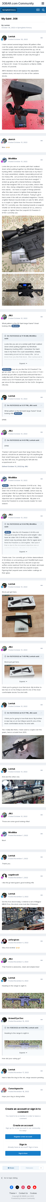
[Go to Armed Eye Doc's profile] (4, 1019)
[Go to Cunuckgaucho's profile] (4, 1090)
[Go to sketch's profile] (4, 140)
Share (11, 1168)
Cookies (33, 1193)
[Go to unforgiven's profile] (4, 941)
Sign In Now (23, 1153)
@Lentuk (16, 326)
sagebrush (13, 874)
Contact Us (23, 1193)
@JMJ (5, 485)
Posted (18, 39)
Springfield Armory (24, 28)
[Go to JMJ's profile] (4, 316)
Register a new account (23, 1137)
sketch (11, 139)
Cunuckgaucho (15, 1088)
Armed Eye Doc (15, 1018)
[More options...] (41, 37)
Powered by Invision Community (23, 1198)
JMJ (10, 315)
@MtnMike (6, 369)
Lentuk (7, 25)
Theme (12, 1193)
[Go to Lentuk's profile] (4, 37)
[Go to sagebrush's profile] (4, 876)
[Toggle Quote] (5, 336)
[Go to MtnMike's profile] (4, 160)
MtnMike (12, 158)
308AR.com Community (18, 3)
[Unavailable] (23, 104)
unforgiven (13, 940)
